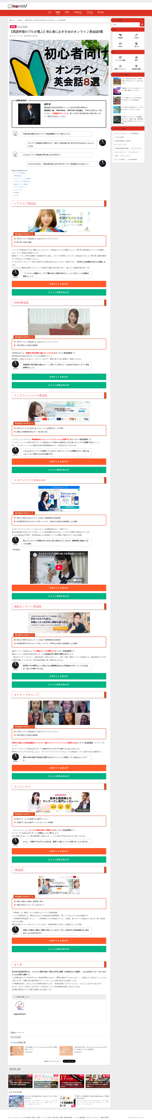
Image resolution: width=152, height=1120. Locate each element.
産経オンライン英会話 (21, 184)
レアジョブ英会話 (19, 173)
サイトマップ (17, 1117)
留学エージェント (120, 69)
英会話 (13, 26)
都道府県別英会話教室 (122, 148)
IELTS (136, 46)
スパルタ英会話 (120, 159)
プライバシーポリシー (93, 1117)
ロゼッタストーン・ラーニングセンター (127, 152)
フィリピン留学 (120, 60)
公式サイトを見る (58, 284)
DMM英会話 (18, 176)
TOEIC (136, 37)
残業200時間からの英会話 (123, 141)
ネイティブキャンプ (20, 187)
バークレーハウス (121, 144)
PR (117, 155)
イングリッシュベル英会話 (22, 178)
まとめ (16, 195)
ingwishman (20, 1014)
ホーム (10, 1117)
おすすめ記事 (23, 27)
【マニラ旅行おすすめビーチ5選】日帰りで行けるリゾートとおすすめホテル (132, 81)
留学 (136, 60)
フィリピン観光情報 (79, 1117)
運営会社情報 (105, 1117)
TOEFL (120, 46)
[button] (10, 1081)
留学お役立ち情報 (57, 1117)
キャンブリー (126, 155)
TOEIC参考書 (133, 159)
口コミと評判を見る (57, 292)
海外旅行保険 (136, 69)
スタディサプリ (137, 148)
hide (25, 170)
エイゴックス (18, 189)
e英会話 (16, 192)
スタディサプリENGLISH (22, 181)
